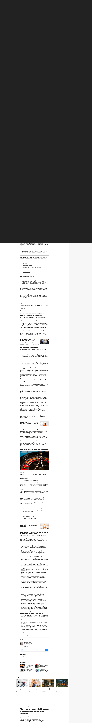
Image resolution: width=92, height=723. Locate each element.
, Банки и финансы (26, 528)
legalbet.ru (24, 368)
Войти (46, 649)
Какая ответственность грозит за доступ (30, 269)
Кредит (21, 528)
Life (16, 691)
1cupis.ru (37, 362)
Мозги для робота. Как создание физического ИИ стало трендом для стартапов (28, 666)
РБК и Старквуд (58, 691)
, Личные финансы (27, 344)
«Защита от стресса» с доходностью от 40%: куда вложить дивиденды (43, 665)
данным (23, 370)
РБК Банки (21, 706)
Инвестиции (22, 344)
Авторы (21, 639)
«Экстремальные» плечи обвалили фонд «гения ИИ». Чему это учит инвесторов (43, 670)
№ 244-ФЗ (22, 289)
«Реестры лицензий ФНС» (27, 359)
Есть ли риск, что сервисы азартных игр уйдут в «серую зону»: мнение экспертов (34, 271)
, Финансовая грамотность (34, 344)
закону (25, 474)
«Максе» (32, 635)
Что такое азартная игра (28, 265)
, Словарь (36, 528)
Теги (24, 639)
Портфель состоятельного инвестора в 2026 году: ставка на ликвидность (28, 670)
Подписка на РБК (25, 662)
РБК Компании (44, 691)
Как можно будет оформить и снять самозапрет (32, 267)
